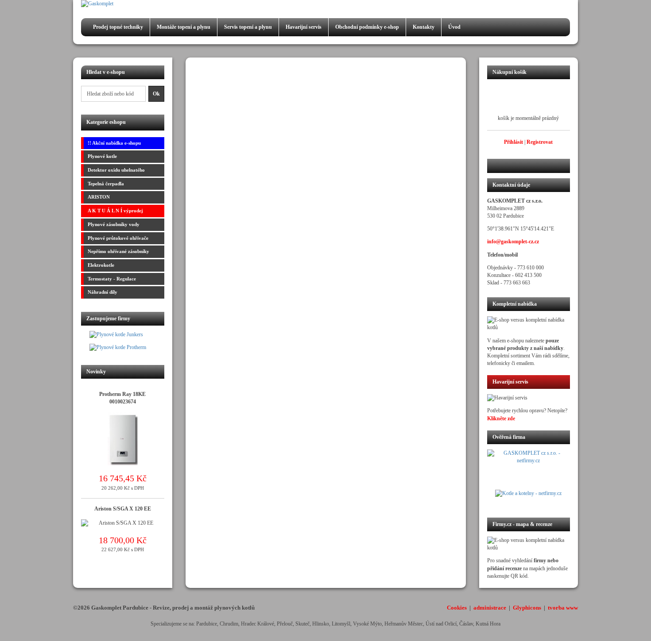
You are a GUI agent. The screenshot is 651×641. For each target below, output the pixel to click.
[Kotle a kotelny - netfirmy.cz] (528, 498)
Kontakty (423, 27)
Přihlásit (513, 142)
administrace (489, 607)
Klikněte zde (501, 418)
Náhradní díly (102, 292)
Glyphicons (527, 607)
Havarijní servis (304, 27)
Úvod (454, 27)
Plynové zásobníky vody (114, 224)
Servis (248, 27)
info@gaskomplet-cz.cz (513, 241)
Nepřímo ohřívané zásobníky (118, 251)
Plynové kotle (102, 156)
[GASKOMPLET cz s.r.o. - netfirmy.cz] (528, 469)
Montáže (183, 27)
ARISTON (99, 197)
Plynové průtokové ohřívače (118, 238)
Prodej (118, 27)
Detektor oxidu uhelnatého (116, 170)
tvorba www (563, 607)
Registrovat (540, 142)
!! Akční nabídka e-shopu (114, 143)
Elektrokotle (101, 265)
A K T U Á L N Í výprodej (115, 210)
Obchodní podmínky (367, 27)
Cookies (457, 607)
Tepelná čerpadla (106, 183)
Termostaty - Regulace (112, 278)
